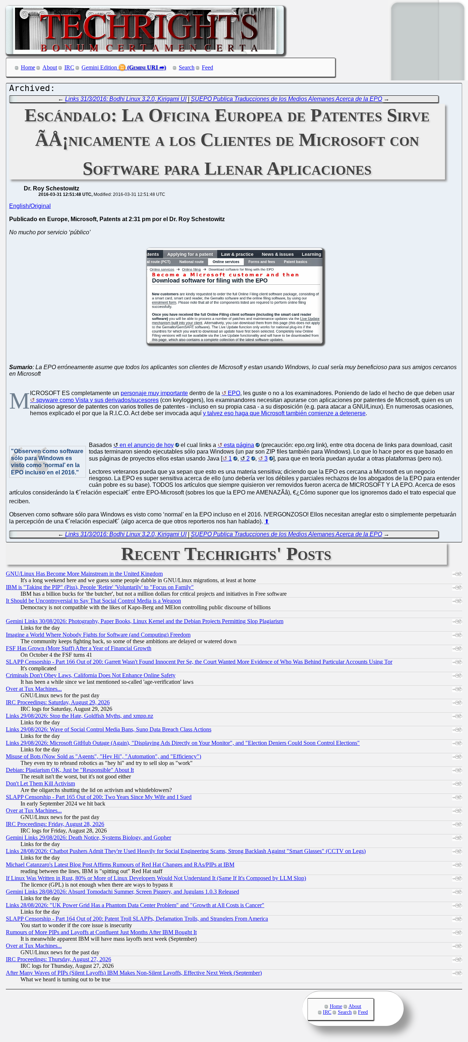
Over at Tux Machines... (34, 689)
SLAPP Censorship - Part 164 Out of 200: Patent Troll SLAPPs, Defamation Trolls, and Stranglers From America (137, 919)
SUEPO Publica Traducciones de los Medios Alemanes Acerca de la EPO (286, 99)
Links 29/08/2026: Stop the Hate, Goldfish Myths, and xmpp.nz (79, 716)
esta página (239, 445)
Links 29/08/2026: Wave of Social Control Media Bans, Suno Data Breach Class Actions (108, 729)
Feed (207, 67)
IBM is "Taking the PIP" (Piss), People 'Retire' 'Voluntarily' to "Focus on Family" (100, 587)
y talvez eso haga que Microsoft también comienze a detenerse (284, 413)
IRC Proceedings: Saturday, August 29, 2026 (58, 702)
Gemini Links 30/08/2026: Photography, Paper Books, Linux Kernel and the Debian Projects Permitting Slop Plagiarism (144, 621)
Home (28, 67)
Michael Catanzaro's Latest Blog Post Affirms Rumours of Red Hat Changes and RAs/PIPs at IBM (120, 864)
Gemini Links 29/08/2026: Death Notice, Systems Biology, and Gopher (88, 837)
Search (187, 67)
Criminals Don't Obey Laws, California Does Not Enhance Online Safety (91, 675)
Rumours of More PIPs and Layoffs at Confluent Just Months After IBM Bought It (101, 932)
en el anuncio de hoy (147, 445)
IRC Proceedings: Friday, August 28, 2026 (55, 824)
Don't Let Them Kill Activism (40, 783)
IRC (69, 67)
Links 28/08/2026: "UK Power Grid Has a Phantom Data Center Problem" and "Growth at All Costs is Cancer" (135, 905)
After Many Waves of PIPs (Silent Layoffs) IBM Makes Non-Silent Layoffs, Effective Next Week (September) (134, 973)
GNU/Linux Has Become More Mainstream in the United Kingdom (84, 574)
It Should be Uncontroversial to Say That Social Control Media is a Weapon (93, 601)
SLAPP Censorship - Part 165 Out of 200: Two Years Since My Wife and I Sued (99, 797)
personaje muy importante (154, 393)
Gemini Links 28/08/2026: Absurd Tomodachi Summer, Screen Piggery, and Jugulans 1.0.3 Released (122, 891)
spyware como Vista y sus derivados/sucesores (97, 400)
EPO (234, 393)
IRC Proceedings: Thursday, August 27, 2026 (58, 959)
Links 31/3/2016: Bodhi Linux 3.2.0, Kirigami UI (125, 99)
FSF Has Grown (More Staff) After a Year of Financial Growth (78, 648)
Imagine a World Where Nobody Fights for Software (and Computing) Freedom (98, 635)
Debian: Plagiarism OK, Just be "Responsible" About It (70, 770)
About (49, 67)
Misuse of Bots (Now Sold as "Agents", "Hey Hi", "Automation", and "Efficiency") (103, 756)
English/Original (30, 206)
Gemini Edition (99, 67)
